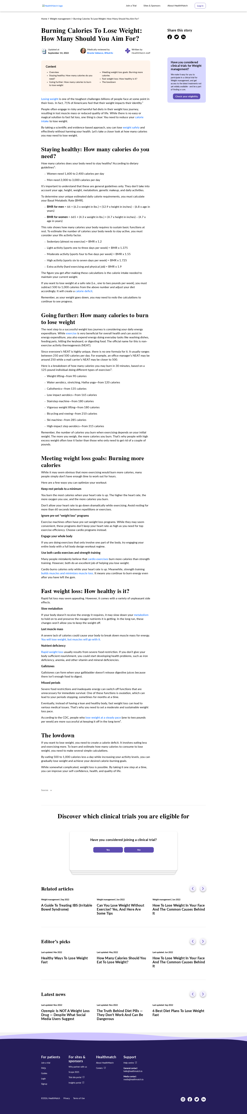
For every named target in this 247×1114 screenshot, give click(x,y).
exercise (71, 333)
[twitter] (176, 38)
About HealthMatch (105, 1063)
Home (44, 19)
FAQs (43, 1068)
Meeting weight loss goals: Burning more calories (122, 74)
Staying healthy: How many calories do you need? (70, 77)
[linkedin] (183, 38)
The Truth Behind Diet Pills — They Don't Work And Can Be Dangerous (120, 1015)
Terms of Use (79, 1098)
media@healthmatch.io (134, 1080)
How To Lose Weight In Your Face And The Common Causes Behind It (179, 909)
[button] (200, 6)
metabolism (141, 615)
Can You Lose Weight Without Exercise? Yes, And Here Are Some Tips (120, 909)
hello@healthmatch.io (133, 1071)
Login (43, 1079)
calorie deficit (83, 291)
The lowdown (109, 82)
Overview (54, 72)
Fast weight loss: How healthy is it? (119, 79)
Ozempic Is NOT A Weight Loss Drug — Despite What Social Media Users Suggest (65, 1015)
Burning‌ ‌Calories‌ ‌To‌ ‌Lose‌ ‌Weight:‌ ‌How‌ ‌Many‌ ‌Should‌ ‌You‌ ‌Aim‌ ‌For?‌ (106, 19)
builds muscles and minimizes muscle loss (67, 573)
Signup (44, 1084)
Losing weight (49, 99)
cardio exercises (98, 559)
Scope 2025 (74, 1072)
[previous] (193, 888)
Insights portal (75, 1083)
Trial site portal (75, 1078)
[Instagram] (183, 1101)
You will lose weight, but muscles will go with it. (71, 639)
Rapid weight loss (52, 652)
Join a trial (45, 1063)
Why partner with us (78, 1067)
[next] (203, 888)
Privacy (66, 1098)
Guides (44, 1074)
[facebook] (169, 38)
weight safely (131, 127)
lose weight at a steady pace (103, 717)
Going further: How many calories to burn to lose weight (70, 84)
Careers (99, 1068)
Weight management (60, 19)
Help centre (129, 1063)
